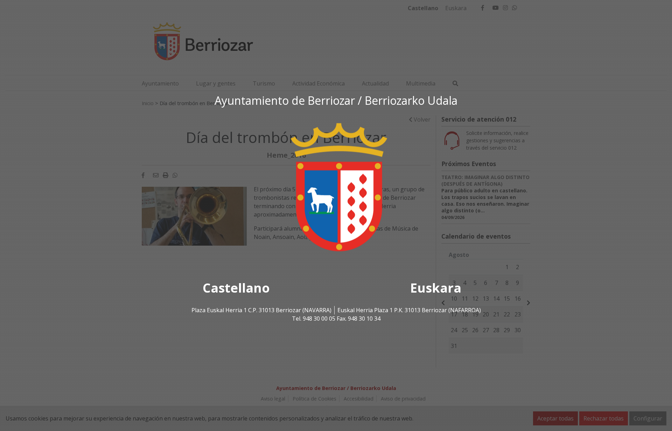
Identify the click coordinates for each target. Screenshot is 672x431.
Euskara (435, 288)
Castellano (236, 288)
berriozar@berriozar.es (336, 327)
